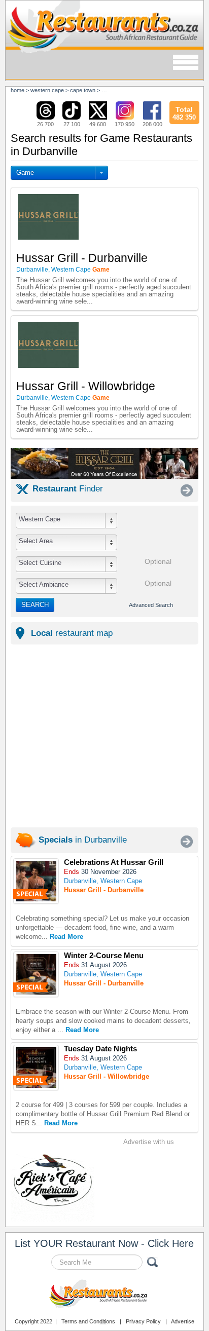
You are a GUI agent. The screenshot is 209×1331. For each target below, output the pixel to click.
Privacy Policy (143, 1321)
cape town (82, 90)
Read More (66, 936)
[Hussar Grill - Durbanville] (36, 881)
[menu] (185, 63)
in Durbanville (83, 840)
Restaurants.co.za (104, 1295)
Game (25, 172)
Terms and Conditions (88, 1321)
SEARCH (35, 605)
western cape (47, 90)
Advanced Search (151, 605)
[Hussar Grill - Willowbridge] (36, 1067)
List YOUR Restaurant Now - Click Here (104, 1243)
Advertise (182, 1321)
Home (17, 90)
